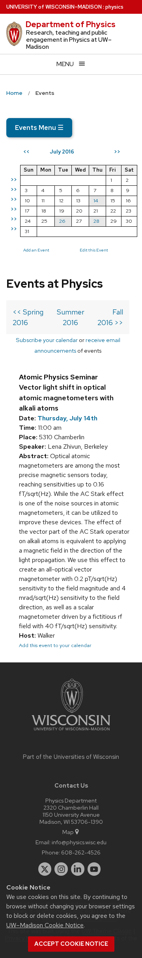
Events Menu (39, 127)
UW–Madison (54, 7)
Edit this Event (94, 250)
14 (95, 200)
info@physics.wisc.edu (79, 842)
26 (62, 221)
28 (96, 221)
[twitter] (45, 869)
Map (68, 832)
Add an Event (36, 250)
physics (114, 7)
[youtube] (94, 869)
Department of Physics (71, 24)
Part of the (71, 757)
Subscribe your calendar (47, 340)
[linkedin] (77, 869)
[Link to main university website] (71, 732)
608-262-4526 (81, 852)
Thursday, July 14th (67, 418)
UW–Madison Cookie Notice (45, 925)
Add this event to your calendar (55, 645)
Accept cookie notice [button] (71, 944)
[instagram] (61, 869)
